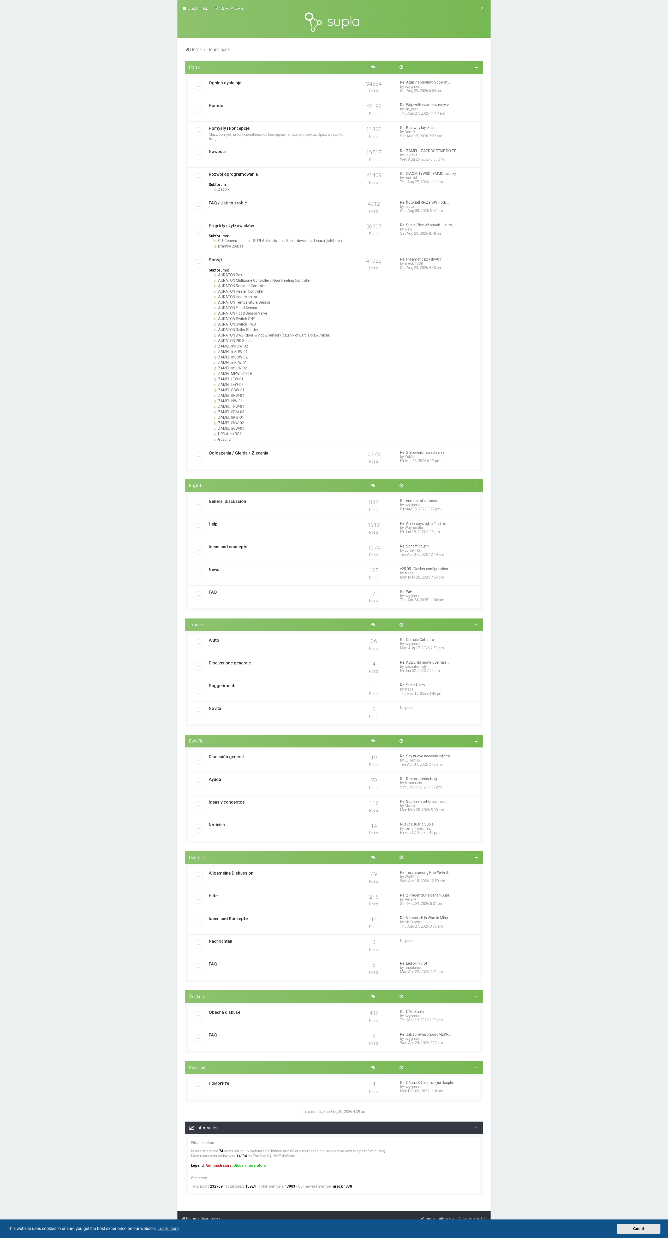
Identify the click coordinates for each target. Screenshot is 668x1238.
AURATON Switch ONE (236, 319)
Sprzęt (215, 259)
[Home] (334, 22)
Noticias (217, 824)
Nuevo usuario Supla (417, 824)
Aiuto (214, 640)
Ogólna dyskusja (225, 82)
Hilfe (213, 895)
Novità (215, 708)
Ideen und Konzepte (228, 918)
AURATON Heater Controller (240, 291)
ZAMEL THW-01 (230, 406)
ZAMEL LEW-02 (230, 384)
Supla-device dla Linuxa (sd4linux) (313, 241)
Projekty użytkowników (231, 225)
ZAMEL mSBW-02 (232, 357)
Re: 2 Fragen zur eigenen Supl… (425, 895)
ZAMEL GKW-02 (230, 423)
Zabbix (223, 189)
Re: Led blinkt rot (413, 963)
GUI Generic (227, 241)
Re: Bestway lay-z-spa (418, 128)
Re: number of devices (418, 501)
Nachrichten (220, 941)
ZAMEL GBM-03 (230, 412)
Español (196, 741)
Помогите (219, 1083)
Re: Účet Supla (412, 1012)
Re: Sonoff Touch (414, 546)
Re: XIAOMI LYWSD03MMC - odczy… (429, 174)
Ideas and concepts (228, 546)
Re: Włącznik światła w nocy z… (425, 105)
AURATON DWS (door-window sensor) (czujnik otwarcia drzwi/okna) (273, 335)
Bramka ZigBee (230, 246)
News (214, 569)
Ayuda (215, 779)
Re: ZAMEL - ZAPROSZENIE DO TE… (429, 151)
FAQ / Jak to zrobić (228, 202)
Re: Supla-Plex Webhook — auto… (427, 225)
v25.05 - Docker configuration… (425, 569)
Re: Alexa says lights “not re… (424, 523)
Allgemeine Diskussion (231, 873)
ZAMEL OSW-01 (230, 390)
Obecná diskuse (224, 1012)
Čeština (196, 996)
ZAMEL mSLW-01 (232, 363)
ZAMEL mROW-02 (232, 346)
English (195, 485)
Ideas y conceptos (227, 802)
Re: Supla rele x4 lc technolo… (424, 801)
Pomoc (216, 105)
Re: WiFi (406, 591)
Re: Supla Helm (412, 685)
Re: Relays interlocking (418, 779)
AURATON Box (229, 275)
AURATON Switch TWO (236, 324)
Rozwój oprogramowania (233, 174)
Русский (197, 1067)
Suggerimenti (222, 685)
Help (213, 524)
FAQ (213, 592)
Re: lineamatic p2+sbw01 (420, 259)
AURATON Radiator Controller (242, 286)
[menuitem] (228, 8)
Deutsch (197, 857)
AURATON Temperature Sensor (243, 302)
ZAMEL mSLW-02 (232, 368)
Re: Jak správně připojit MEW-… (425, 1034)
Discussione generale (230, 662)
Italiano (196, 624)
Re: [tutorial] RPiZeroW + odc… (424, 202)
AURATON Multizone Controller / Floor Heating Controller (264, 280)
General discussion (227, 501)
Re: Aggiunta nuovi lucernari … (424, 662)
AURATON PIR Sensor (235, 341)
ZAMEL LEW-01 (230, 379)
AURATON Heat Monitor (237, 297)
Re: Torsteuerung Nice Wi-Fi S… (425, 872)
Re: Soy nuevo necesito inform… (426, 756)
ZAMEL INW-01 (230, 401)
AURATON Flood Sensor (237, 308)
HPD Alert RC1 (229, 434)
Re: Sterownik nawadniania (422, 452)
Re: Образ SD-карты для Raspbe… (428, 1083)
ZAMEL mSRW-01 (232, 352)
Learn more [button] (168, 1228)
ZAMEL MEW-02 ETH (234, 374)
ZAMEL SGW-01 (230, 428)
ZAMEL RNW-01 (230, 395)
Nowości (217, 151)
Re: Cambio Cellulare (417, 640)
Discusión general (226, 756)
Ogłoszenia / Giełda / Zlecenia (238, 453)
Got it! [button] (638, 1229)
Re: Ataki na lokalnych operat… (425, 82)
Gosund (224, 439)
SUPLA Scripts (264, 241)
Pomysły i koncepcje (229, 128)
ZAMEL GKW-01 (230, 417)
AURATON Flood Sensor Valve (242, 313)
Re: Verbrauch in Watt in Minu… (425, 918)
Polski (194, 67)
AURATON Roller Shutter (238, 330)
